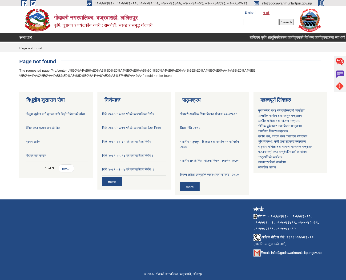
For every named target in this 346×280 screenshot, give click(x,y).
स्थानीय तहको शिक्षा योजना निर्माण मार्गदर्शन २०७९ (209, 161)
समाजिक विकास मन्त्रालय (273, 131)
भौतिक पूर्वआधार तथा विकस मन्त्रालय (280, 126)
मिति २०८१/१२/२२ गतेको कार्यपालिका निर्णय (128, 114)
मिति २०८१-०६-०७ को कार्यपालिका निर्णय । (128, 169)
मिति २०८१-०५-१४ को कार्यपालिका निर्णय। (127, 155)
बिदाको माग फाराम (36, 155)
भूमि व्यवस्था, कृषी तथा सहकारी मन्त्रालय (282, 141)
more (112, 181)
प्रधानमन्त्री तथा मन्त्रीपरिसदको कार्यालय (282, 152)
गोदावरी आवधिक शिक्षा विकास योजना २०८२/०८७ (208, 114)
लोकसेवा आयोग (267, 167)
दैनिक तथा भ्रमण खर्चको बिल (43, 128)
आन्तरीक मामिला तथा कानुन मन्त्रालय (280, 115)
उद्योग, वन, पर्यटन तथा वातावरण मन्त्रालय (282, 136)
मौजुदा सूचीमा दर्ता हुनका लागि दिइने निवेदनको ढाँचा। (56, 114)
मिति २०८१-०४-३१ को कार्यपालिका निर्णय (126, 142)
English (249, 12)
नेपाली (266, 12)
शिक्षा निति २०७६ (190, 128)
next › (66, 168)
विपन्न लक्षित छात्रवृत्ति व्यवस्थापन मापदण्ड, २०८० (209, 174)
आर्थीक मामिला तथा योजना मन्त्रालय (279, 121)
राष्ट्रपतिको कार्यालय (270, 157)
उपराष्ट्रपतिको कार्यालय (272, 162)
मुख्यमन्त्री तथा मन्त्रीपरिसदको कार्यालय (281, 110)
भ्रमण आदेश (33, 142)
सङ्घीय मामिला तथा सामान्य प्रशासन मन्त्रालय (285, 146)
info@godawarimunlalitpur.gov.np (296, 253)
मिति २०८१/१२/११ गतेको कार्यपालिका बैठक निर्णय (131, 128)
